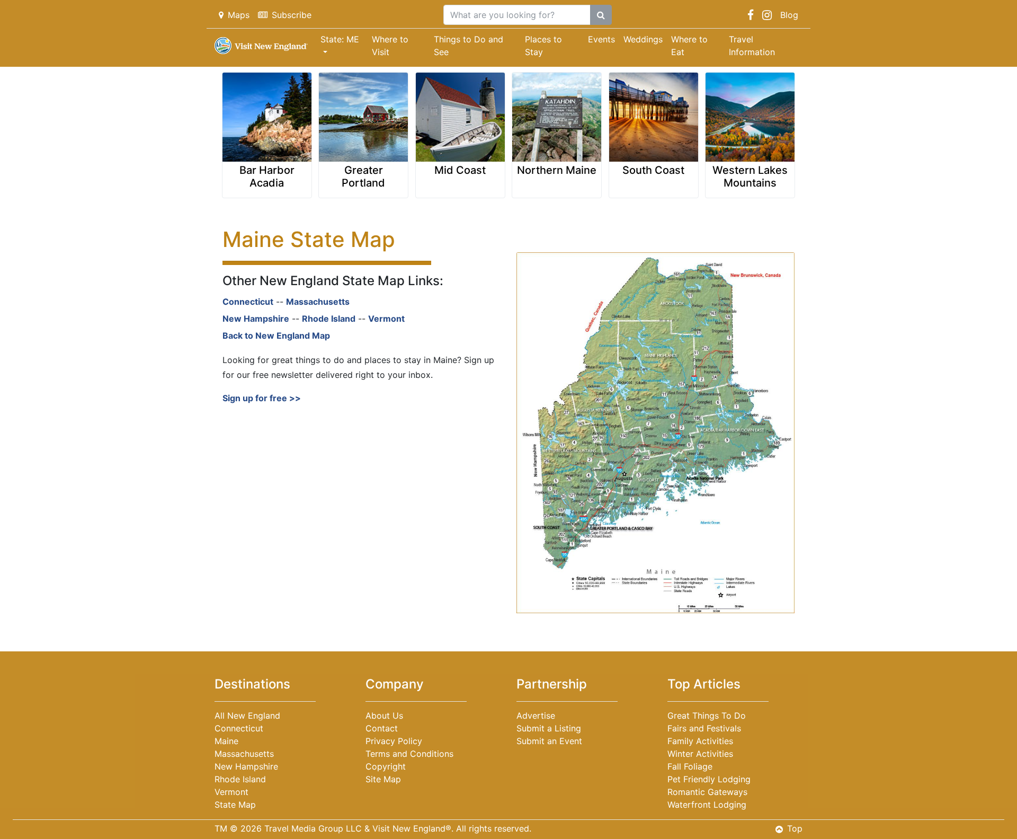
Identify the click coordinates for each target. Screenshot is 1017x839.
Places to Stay (543, 45)
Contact (381, 728)
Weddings (643, 39)
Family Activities (700, 741)
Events (601, 39)
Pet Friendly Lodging (709, 779)
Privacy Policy (393, 741)
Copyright (385, 766)
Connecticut (247, 301)
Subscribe (291, 15)
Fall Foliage (689, 766)
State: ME (339, 39)
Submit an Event (549, 741)
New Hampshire (255, 318)
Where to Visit (390, 45)
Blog (789, 15)
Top (794, 828)
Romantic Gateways (707, 792)
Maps (238, 15)
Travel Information (752, 45)
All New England (247, 715)
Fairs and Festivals (704, 728)
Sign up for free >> (262, 398)
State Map (235, 804)
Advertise (535, 715)
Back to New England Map (276, 335)
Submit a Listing (548, 728)
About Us (384, 715)
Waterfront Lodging (706, 804)
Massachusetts (318, 301)
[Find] (601, 15)
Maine (226, 741)
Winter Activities (700, 753)
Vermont (386, 318)
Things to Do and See (468, 45)
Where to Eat (689, 45)
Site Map (383, 779)
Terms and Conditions (409, 753)
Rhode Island (328, 318)
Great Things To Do (706, 715)
